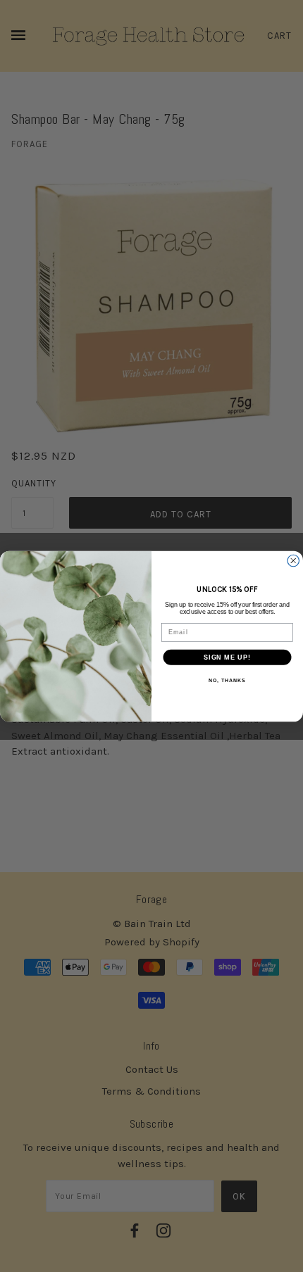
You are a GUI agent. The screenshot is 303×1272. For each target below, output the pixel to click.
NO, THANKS (227, 680)
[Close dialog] (293, 561)
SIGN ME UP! (227, 656)
